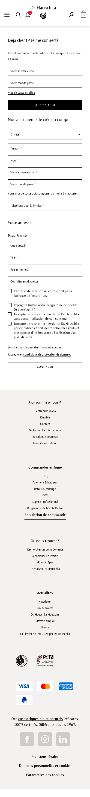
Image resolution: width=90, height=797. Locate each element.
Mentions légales (45, 756)
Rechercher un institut (45, 556)
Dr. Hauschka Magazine (45, 614)
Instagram (45, 739)
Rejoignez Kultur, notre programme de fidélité (46, 305)
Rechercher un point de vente (45, 549)
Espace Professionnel (45, 501)
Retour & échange (45, 489)
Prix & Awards (45, 608)
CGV (45, 495)
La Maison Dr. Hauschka (45, 569)
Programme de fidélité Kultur (45, 508)
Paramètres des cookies (45, 775)
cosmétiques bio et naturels (40, 719)
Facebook (27, 739)
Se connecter (45, 105)
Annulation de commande (45, 515)
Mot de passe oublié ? (21, 92)
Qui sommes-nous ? (45, 402)
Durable (45, 417)
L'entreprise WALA (45, 411)
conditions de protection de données (47, 354)
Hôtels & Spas (45, 562)
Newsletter (45, 601)
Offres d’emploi (45, 621)
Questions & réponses (45, 436)
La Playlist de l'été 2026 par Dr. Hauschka (45, 634)
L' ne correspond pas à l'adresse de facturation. (43, 293)
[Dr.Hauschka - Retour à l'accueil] (45, 12)
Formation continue (45, 443)
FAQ (45, 476)
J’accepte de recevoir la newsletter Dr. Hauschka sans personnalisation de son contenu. (46, 317)
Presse (45, 627)
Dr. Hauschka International (45, 430)
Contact (45, 424)
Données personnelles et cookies (45, 766)
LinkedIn (63, 739)
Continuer (45, 366)
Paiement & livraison (45, 482)
